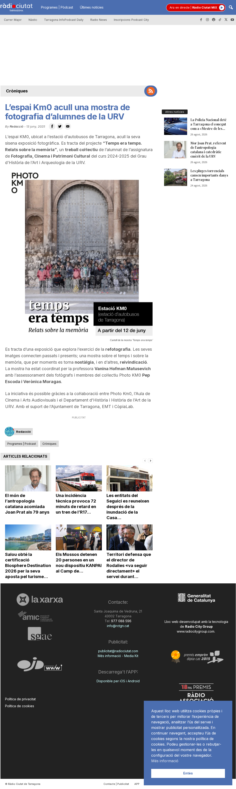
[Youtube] (232, 19)
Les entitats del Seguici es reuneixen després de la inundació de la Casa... (127, 506)
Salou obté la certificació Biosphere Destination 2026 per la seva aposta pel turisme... (28, 565)
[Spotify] (213, 19)
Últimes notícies (91, 7)
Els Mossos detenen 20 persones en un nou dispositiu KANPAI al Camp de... (79, 563)
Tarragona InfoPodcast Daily (63, 19)
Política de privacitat (20, 699)
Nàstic (33, 19)
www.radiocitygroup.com (195, 631)
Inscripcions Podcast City (131, 19)
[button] (231, 7)
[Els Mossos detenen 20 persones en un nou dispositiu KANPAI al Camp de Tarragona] (79, 537)
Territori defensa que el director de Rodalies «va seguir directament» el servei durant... (128, 565)
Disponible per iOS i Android (118, 681)
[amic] (39, 616)
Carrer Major (13, 19)
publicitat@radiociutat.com (118, 651)
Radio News (98, 19)
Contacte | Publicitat (116, 784)
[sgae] (39, 633)
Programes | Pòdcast (57, 7)
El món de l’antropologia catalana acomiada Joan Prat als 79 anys (27, 504)
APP (136, 784)
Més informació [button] (164, 761)
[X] (226, 19)
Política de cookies (19, 706)
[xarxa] (39, 599)
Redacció (16, 126)
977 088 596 (120, 621)
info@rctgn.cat (118, 626)
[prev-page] (145, 460)
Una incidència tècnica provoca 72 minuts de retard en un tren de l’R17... (76, 504)
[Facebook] (201, 19)
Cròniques (17, 91)
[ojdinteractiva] (39, 666)
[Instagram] (207, 19)
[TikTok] (220, 19)
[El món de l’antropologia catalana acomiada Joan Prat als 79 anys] (28, 478)
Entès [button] (188, 773)
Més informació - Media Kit (118, 656)
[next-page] (150, 460)
